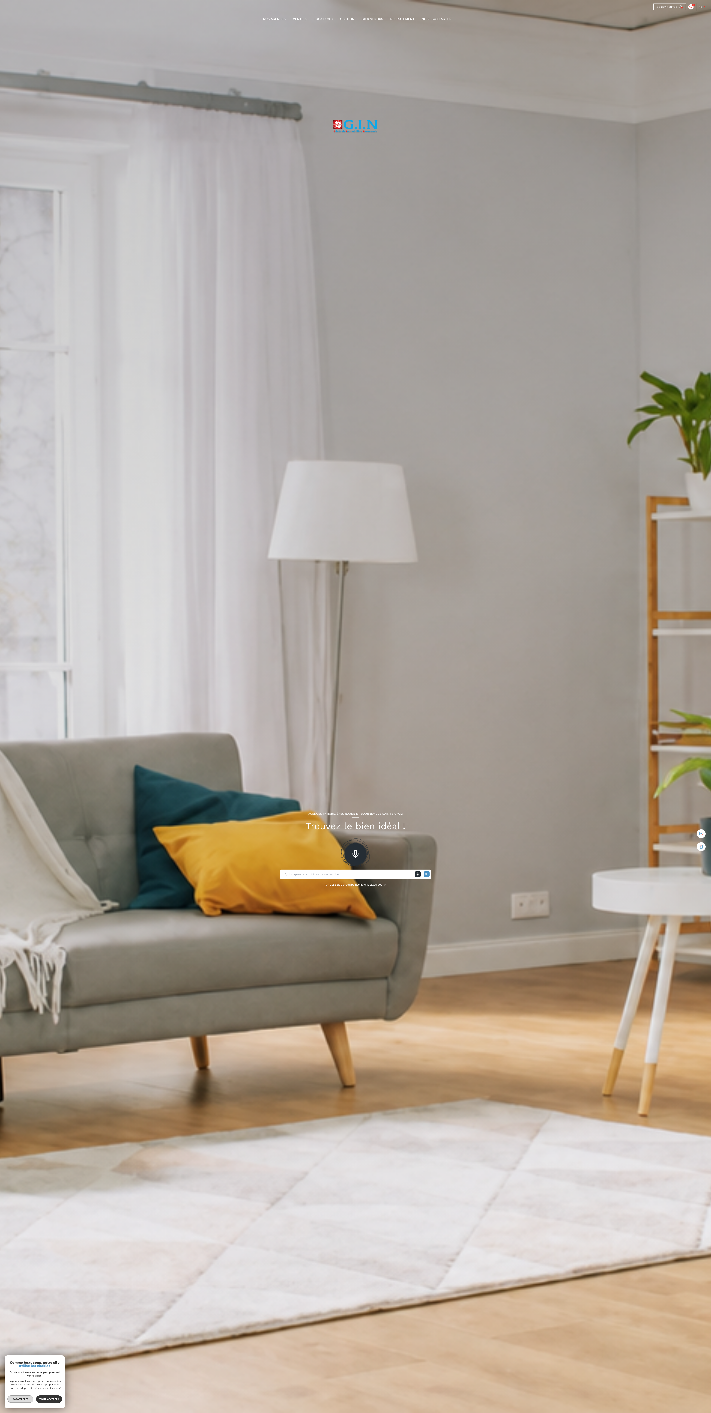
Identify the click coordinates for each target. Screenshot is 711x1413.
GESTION (347, 19)
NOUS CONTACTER (437, 19)
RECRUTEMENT (402, 19)
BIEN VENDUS (372, 19)
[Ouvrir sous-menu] (306, 19)
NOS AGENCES (274, 19)
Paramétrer (20, 1399)
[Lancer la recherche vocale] (355, 853)
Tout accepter (49, 1399)
